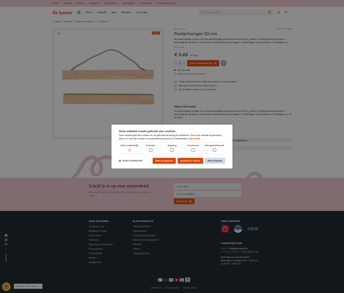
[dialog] (172, 146)
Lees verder (194, 138)
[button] (130, 161)
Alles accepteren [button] (164, 160)
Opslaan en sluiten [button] (190, 160)
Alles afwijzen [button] (215, 160)
